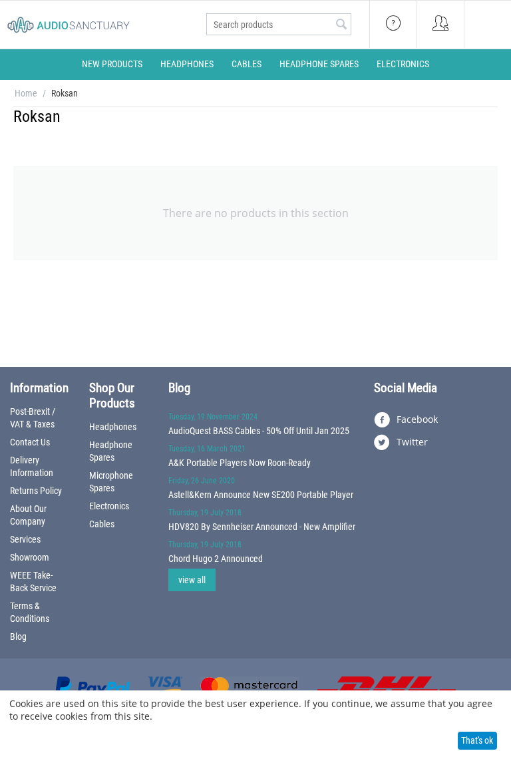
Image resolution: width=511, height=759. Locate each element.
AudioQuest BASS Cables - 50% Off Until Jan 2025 (258, 430)
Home (26, 93)
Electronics (403, 64)
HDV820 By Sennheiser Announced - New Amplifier (261, 526)
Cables (246, 64)
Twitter (411, 441)
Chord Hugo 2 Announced (215, 558)
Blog (18, 636)
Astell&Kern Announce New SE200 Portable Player (260, 494)
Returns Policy (36, 490)
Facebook (416, 419)
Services (25, 539)
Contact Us (30, 442)
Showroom (29, 557)
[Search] (341, 25)
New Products (112, 64)
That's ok (477, 740)
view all (192, 580)
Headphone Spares (319, 64)
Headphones (187, 64)
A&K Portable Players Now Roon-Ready (239, 462)
